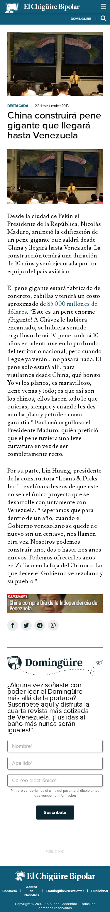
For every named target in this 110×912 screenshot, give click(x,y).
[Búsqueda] (104, 19)
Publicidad (99, 891)
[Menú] (104, 6)
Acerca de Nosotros (31, 891)
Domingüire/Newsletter (65, 891)
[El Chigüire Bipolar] (42, 8)
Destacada (17, 106)
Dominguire (81, 19)
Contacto (9, 891)
